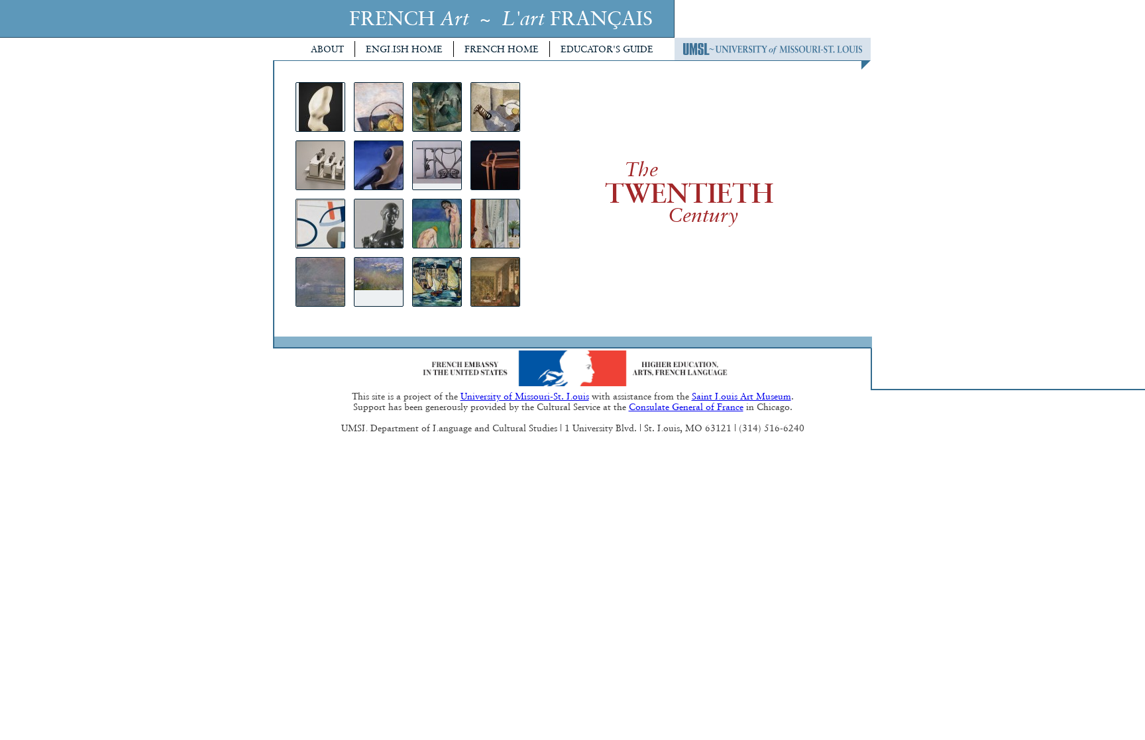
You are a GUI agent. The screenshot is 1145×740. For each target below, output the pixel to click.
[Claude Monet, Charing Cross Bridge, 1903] (320, 282)
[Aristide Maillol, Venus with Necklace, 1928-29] (378, 223)
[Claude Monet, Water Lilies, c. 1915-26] (378, 282)
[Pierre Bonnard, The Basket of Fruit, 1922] (378, 107)
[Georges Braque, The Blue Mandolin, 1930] (495, 107)
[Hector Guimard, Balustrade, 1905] (437, 165)
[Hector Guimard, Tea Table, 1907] (495, 165)
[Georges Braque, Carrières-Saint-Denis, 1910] (437, 107)
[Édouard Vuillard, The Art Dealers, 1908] (495, 282)
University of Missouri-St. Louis (525, 396)
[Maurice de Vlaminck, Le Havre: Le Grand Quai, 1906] (437, 282)
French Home (501, 49)
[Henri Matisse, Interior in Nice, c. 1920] (495, 223)
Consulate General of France (686, 406)
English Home (404, 49)
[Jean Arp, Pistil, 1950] (320, 107)
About (327, 49)
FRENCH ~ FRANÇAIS (501, 18)
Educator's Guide (607, 49)
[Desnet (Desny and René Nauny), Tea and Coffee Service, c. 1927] (320, 165)
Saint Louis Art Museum (741, 396)
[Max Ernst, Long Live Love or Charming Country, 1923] (378, 165)
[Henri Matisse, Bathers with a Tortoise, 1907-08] (437, 223)
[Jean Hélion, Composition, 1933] (320, 223)
